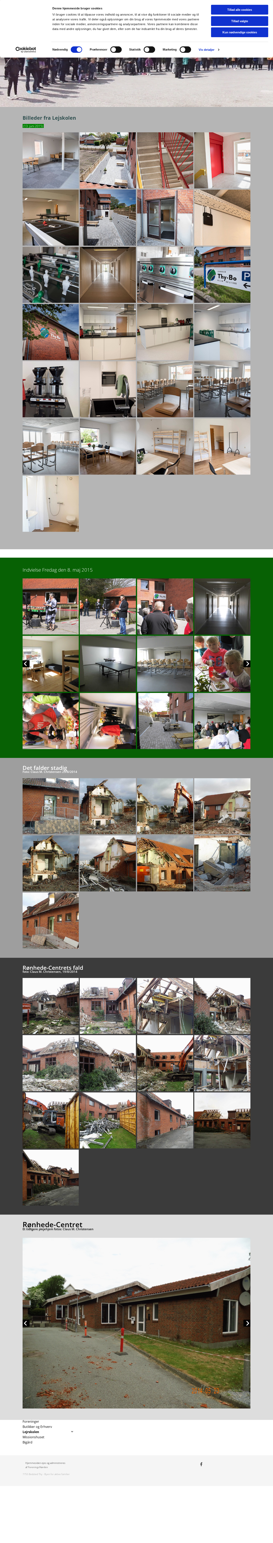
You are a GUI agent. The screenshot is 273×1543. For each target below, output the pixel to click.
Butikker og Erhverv (37, 1426)
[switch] (116, 49)
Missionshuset (33, 1437)
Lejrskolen (31, 1431)
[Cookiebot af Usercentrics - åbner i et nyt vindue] (25, 50)
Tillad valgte (239, 21)
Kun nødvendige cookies (239, 32)
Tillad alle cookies (239, 9)
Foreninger (31, 1421)
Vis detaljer (206, 49)
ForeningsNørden (38, 1467)
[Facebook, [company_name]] (201, 1464)
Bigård (27, 1442)
